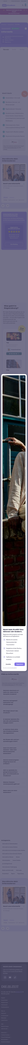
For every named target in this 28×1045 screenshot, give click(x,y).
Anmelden (8, 664)
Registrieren (19, 664)
